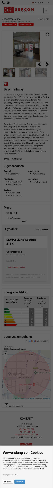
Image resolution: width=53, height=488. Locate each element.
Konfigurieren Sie (10, 475)
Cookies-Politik (38, 469)
